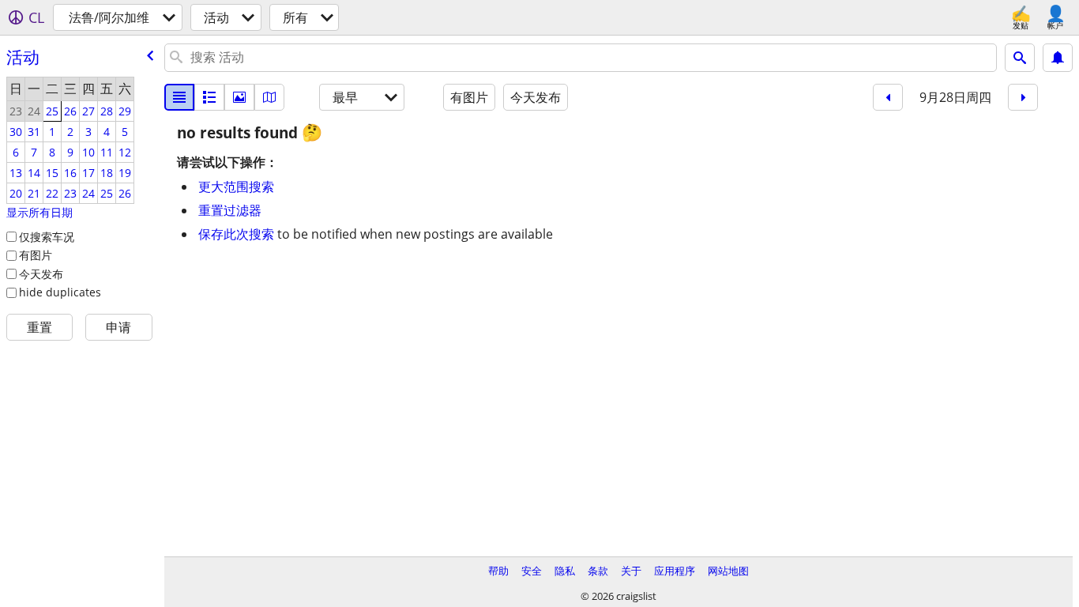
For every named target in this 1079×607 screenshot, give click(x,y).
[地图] (269, 97)
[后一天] (1023, 97)
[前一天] (888, 97)
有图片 (35, 254)
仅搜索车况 (46, 236)
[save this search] (1058, 57)
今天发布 (41, 273)
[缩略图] (209, 97)
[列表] (179, 97)
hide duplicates (60, 292)
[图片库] (239, 97)
